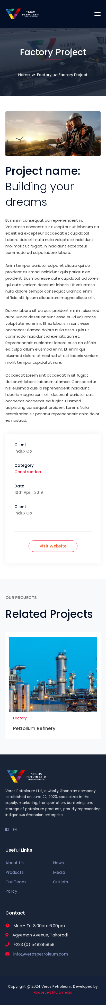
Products (14, 872)
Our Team (15, 882)
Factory (44, 74)
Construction (27, 472)
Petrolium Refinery (34, 728)
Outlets (60, 882)
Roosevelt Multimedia (53, 992)
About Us (14, 863)
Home (24, 74)
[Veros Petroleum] (22, 13)
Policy (11, 891)
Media (59, 872)
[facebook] (6, 829)
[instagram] (14, 829)
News (58, 863)
